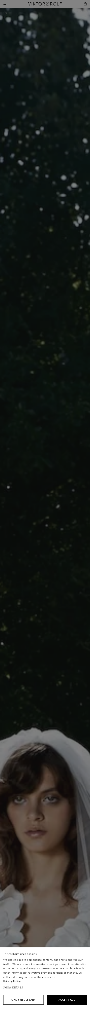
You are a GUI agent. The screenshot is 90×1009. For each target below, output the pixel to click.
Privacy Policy (12, 981)
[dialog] (45, 978)
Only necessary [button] (23, 1000)
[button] (45, 987)
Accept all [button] (67, 1000)
